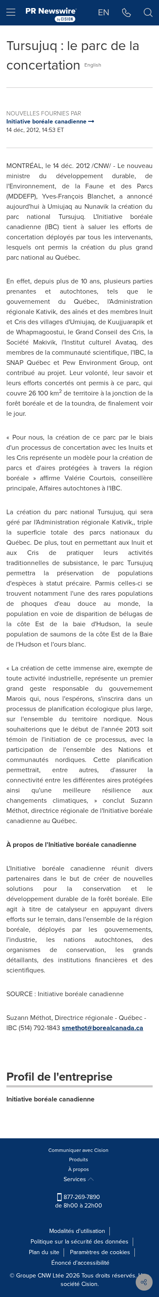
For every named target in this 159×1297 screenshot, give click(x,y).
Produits (78, 1159)
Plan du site (44, 1252)
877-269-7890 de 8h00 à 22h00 (78, 1201)
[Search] (148, 12)
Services (76, 1179)
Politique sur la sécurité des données (79, 1241)
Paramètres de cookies (100, 1252)
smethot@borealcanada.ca (102, 1028)
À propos (78, 1169)
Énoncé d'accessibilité (80, 1262)
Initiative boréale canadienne (50, 1099)
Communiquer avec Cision (78, 1150)
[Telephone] (126, 12)
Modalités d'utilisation (77, 1231)
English (92, 65)
